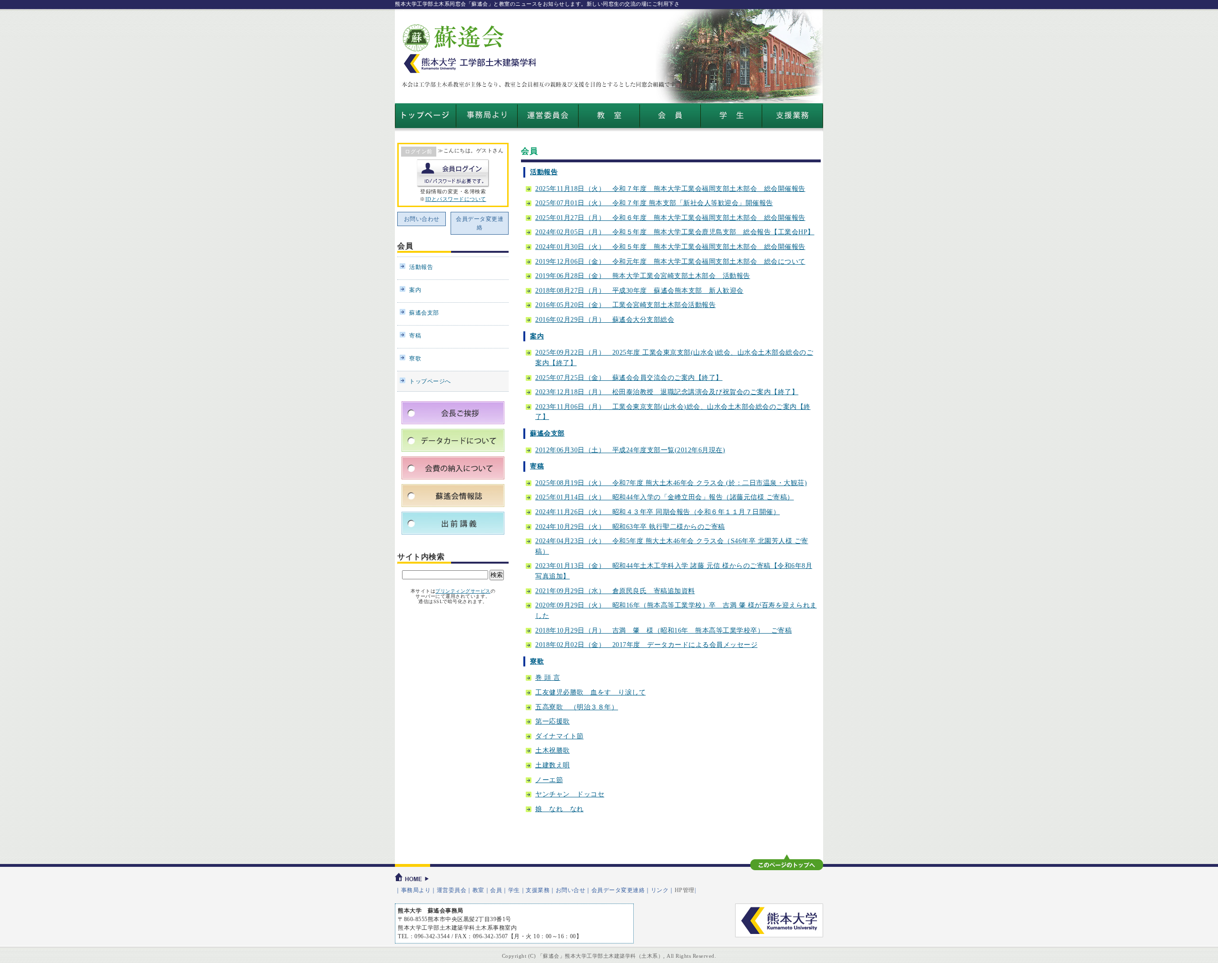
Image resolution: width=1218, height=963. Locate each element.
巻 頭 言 (547, 677)
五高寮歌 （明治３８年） (576, 707)
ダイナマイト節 (559, 736)
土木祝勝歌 (552, 750)
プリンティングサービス (463, 591)
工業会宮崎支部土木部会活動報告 (625, 304)
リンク (660, 890)
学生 (514, 890)
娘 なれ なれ (559, 809)
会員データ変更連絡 (479, 223)
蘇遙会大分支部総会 (604, 319)
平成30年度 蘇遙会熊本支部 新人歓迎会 (639, 290)
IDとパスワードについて (455, 199)
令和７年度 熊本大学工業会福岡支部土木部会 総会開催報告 (670, 188)
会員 (405, 246)
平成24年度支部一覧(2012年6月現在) (630, 450)
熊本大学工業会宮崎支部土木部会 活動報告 (642, 275)
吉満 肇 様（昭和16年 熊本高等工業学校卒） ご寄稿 (663, 630)
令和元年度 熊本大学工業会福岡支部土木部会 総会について (670, 261)
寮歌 (537, 661)
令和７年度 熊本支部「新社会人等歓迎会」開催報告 (654, 203)
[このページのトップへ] (786, 862)
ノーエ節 (549, 780)
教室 (478, 890)
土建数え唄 (552, 765)
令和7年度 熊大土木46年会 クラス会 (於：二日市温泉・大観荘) (671, 482)
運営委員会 (452, 890)
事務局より (416, 890)
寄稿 (537, 466)
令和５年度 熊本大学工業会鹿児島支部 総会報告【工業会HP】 (675, 232)
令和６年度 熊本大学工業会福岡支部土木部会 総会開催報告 (670, 217)
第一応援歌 (552, 721)
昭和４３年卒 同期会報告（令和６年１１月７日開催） (657, 512)
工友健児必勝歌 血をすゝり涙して (590, 692)
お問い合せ (571, 890)
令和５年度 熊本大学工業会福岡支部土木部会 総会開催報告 (670, 246)
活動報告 (544, 172)
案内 (537, 336)
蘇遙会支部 (547, 433)
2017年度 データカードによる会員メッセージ (646, 644)
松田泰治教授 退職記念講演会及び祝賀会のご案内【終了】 (666, 392)
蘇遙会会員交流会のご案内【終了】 (629, 377)
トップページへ (430, 381)
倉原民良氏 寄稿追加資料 (615, 591)
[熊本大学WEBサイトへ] (779, 920)
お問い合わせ (422, 219)
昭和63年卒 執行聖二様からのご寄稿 (630, 526)
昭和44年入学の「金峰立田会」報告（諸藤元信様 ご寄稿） (664, 497)
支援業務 (538, 890)
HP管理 (685, 890)
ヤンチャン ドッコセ (569, 794)
